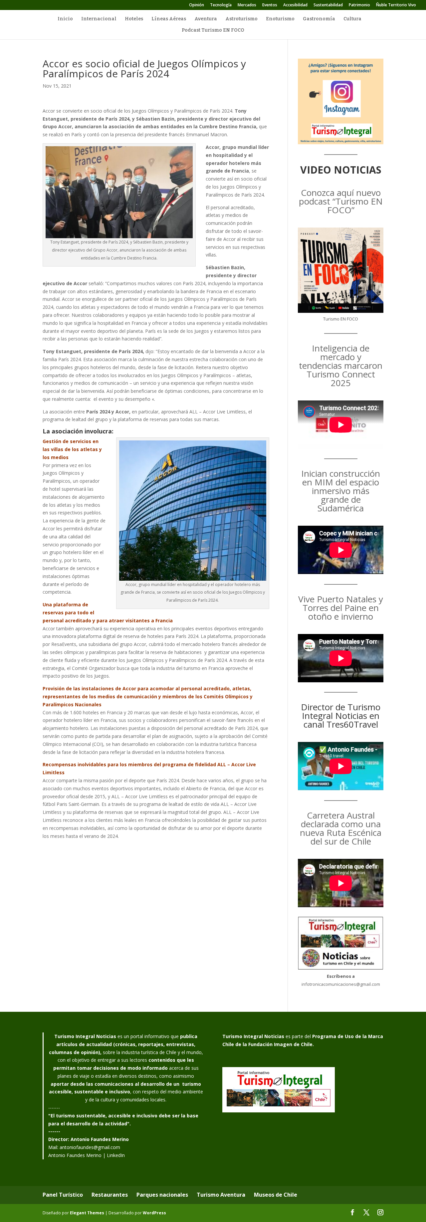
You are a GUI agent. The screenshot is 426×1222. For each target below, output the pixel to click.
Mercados (247, 5)
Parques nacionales (162, 1194)
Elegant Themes (87, 1213)
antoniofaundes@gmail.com (90, 1147)
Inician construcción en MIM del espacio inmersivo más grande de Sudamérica (340, 490)
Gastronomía (319, 19)
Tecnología (221, 5)
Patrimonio (359, 5)
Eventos (269, 5)
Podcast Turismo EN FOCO (213, 30)
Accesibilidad (295, 5)
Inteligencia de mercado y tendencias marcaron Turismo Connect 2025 (340, 365)
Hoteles (134, 19)
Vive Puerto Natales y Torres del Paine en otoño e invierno (340, 607)
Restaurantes (110, 1194)
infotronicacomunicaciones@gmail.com (341, 984)
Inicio (65, 19)
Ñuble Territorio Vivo (396, 5)
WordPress (154, 1213)
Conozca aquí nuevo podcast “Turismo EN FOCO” (341, 201)
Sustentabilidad (328, 5)
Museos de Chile (275, 1194)
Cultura (352, 19)
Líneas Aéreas (168, 19)
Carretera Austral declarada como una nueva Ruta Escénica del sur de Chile (340, 828)
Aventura (205, 19)
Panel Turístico (63, 1194)
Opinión (196, 5)
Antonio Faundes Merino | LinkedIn (86, 1155)
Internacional (98, 19)
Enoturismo (280, 19)
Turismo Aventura (221, 1194)
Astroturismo (241, 19)
